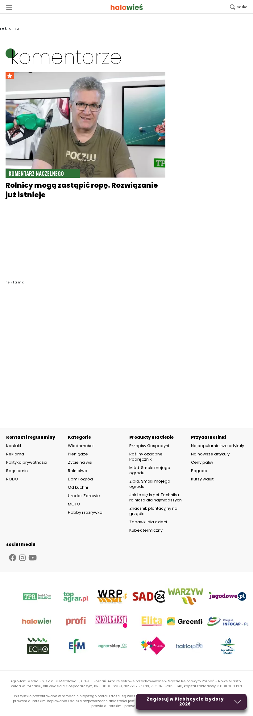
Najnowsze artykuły (210, 454)
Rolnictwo (77, 471)
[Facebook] (12, 558)
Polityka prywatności (26, 462)
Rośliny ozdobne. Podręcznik (146, 456)
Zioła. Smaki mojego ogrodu (149, 483)
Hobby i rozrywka (85, 512)
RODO (12, 479)
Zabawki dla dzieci (148, 522)
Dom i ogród (80, 479)
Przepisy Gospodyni (149, 446)
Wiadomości (80, 446)
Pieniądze (78, 454)
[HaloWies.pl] (126, 7)
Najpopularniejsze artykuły (217, 446)
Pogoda (199, 471)
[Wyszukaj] (239, 7)
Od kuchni (78, 487)
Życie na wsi (80, 462)
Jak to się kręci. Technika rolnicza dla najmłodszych (155, 497)
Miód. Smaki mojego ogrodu (149, 470)
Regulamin (17, 471)
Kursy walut (202, 479)
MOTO (74, 504)
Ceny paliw (202, 462)
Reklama (15, 454)
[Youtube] (32, 558)
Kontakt (13, 446)
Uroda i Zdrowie (84, 496)
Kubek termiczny (146, 530)
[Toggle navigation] (9, 7)
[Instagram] (22, 558)
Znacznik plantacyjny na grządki (153, 511)
